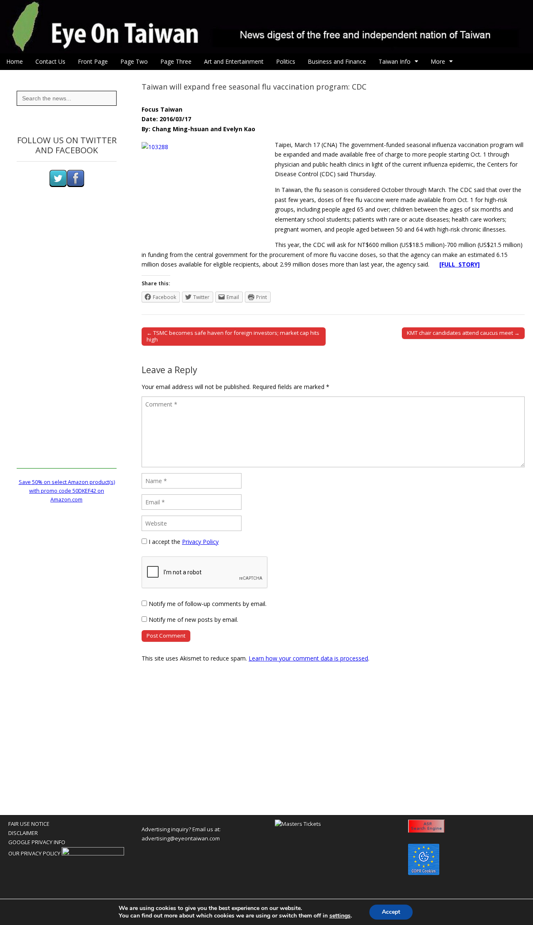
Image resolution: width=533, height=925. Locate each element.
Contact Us (50, 61)
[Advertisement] (67, 344)
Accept (391, 912)
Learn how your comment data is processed (308, 658)
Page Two (134, 61)
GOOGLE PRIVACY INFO (36, 842)
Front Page (93, 61)
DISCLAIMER (23, 833)
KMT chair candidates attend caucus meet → (463, 333)
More (438, 61)
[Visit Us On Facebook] (75, 185)
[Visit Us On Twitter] (58, 185)
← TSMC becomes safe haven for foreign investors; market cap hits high (233, 336)
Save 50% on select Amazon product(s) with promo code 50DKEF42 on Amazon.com (67, 491)
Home (14, 61)
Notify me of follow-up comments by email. (207, 604)
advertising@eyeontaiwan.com (181, 838)
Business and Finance (337, 61)
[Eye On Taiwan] (266, 26)
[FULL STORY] (459, 264)
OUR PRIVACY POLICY (34, 853)
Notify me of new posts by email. (193, 619)
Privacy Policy (200, 542)
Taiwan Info (395, 61)
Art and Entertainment (234, 61)
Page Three (176, 61)
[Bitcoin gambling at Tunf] (93, 853)
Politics (285, 61)
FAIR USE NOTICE (29, 824)
